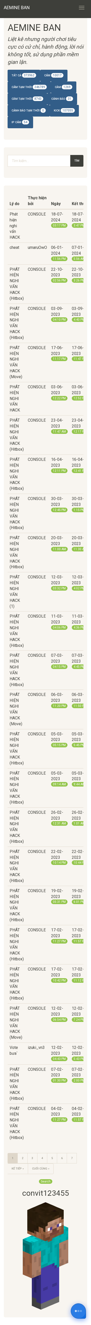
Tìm (76, 160)
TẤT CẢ (23, 75)
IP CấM (19, 122)
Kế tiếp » (18, 1168)
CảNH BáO (61, 99)
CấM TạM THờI (28, 87)
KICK (63, 110)
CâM (63, 87)
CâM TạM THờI (26, 99)
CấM (53, 75)
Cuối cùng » (40, 1168)
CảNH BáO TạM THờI (28, 110)
